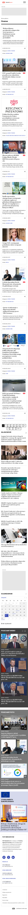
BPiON (7, 262)
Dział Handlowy (6, 870)
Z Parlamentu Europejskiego (7, 801)
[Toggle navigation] (24, 2)
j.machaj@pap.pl (6, 881)
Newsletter (4, 897)
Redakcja (5, 861)
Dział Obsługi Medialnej (9, 878)
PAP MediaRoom (9, 94)
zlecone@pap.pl (6, 864)
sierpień (3, 597)
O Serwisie (4, 889)
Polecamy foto (7, 712)
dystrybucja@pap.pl (7, 873)
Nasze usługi (5, 900)
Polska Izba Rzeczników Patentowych (15, 135)
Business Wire (9, 53)
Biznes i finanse (11, 50)
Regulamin (4, 895)
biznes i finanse (5, 649)
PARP (7, 373)
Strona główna (4, 18)
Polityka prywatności (6, 892)
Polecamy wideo (8, 631)
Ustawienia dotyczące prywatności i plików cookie (13, 902)
